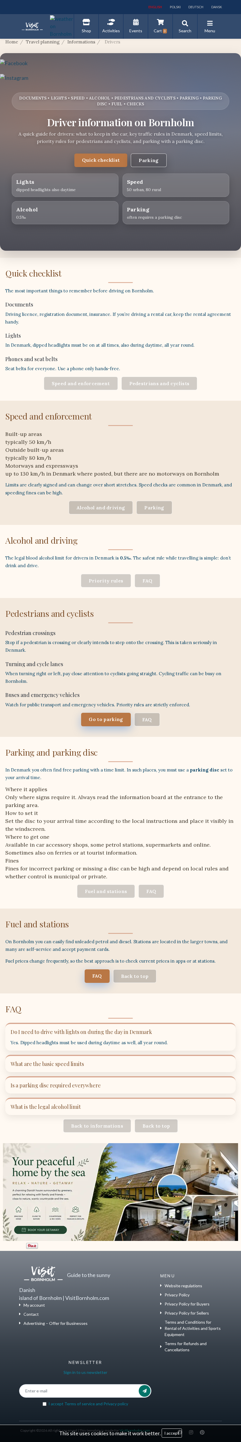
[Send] (144, 1391)
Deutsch (195, 7)
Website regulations (183, 1285)
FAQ (147, 581)
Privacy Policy (177, 1294)
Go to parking (106, 719)
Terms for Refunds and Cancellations (186, 1346)
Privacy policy (115, 1403)
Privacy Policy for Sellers (187, 1312)
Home (11, 42)
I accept (171, 1433)
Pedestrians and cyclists (159, 383)
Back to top (135, 976)
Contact (31, 1314)
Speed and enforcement (81, 383)
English (155, 7)
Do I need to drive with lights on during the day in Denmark (81, 1031)
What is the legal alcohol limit (46, 1106)
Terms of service (79, 1403)
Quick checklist (101, 160)
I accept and (88, 1403)
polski (175, 7)
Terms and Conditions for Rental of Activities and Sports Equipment (193, 1328)
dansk (216, 7)
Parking (148, 160)
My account (34, 1305)
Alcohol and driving (101, 508)
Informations (81, 42)
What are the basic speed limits (47, 1063)
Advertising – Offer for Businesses (56, 1323)
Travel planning (43, 42)
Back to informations (97, 1126)
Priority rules (106, 581)
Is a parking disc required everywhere (56, 1085)
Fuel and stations (106, 891)
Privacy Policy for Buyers (187, 1303)
